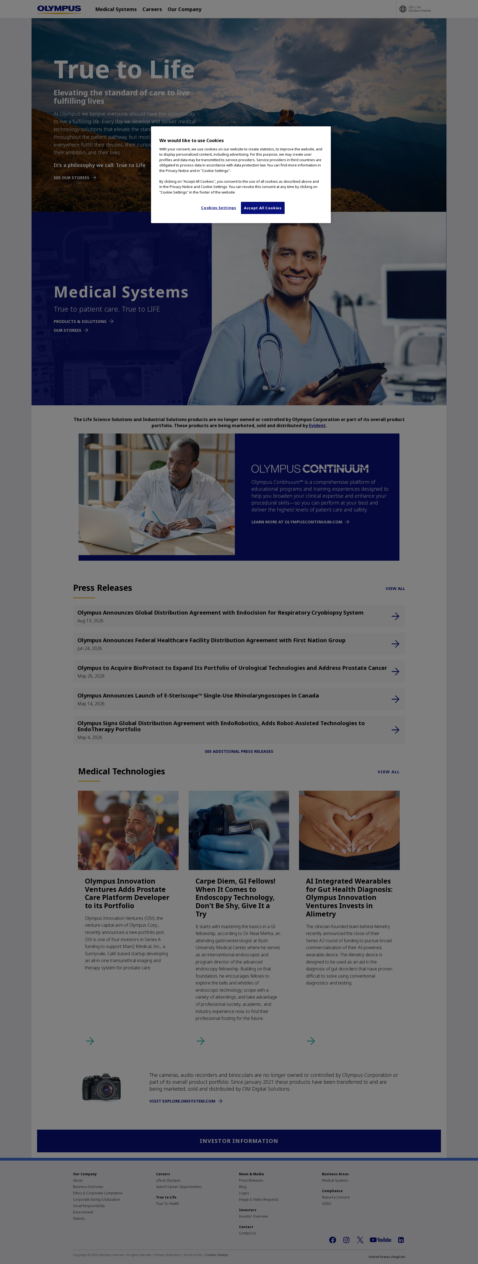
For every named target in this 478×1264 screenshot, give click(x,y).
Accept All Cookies (263, 207)
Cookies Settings (218, 207)
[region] (241, 174)
